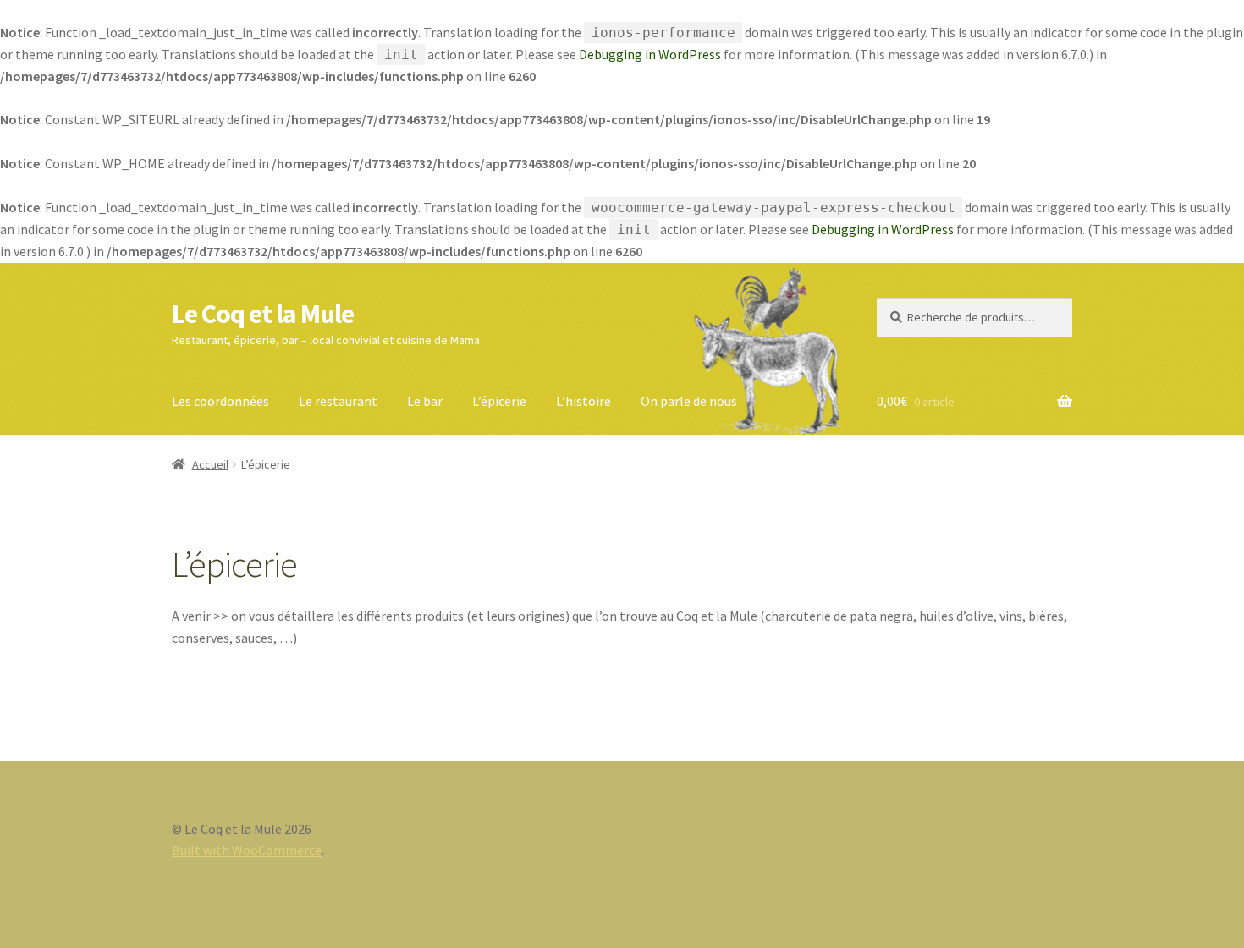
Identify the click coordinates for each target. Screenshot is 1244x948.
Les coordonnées (220, 400)
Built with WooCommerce (247, 849)
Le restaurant (338, 400)
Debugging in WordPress (650, 54)
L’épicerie (499, 400)
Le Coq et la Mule (263, 314)
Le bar (425, 400)
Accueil (210, 464)
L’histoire (583, 400)
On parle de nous (689, 400)
